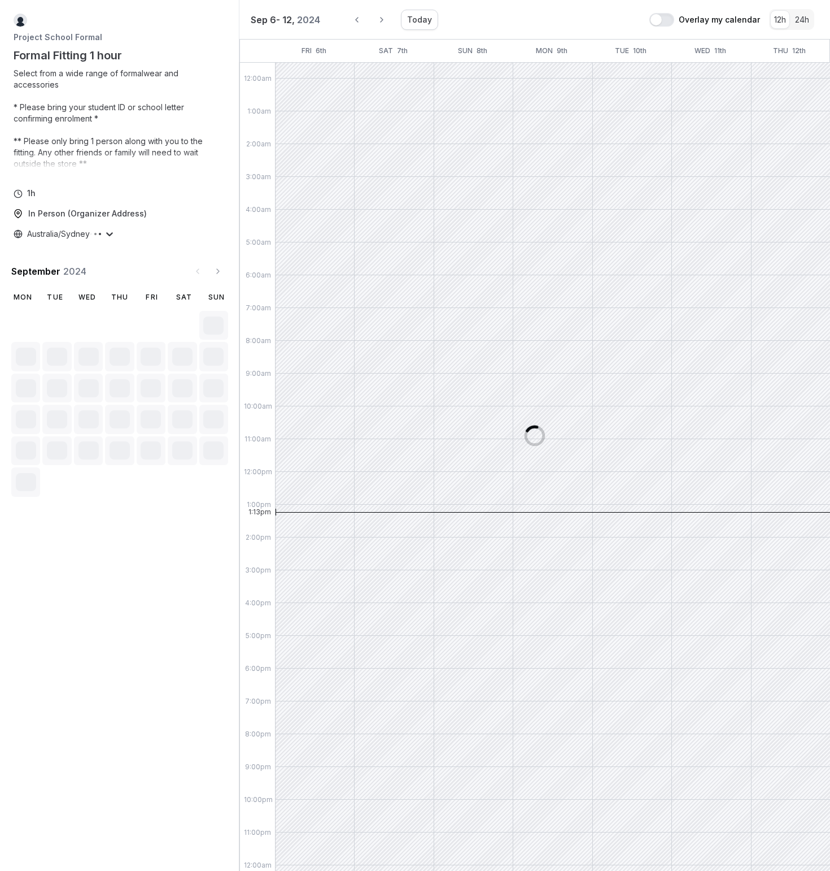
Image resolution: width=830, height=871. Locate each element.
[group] (791, 19)
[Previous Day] (357, 20)
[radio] (780, 19)
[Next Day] (382, 20)
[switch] (661, 20)
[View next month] (218, 271)
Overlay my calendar (719, 20)
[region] (120, 119)
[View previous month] (197, 271)
